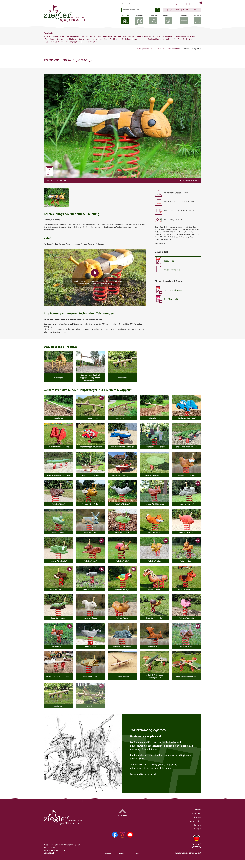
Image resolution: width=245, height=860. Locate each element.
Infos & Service (195, 821)
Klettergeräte (168, 36)
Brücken (97, 36)
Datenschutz (123, 853)
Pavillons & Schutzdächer (186, 36)
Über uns (197, 817)
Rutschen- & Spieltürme (54, 41)
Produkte (161, 48)
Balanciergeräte (73, 36)
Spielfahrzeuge (140, 39)
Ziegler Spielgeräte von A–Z (145, 48)
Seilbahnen (72, 39)
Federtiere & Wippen (112, 36)
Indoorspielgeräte (144, 36)
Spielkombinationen (156, 39)
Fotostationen (129, 36)
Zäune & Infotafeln (90, 41)
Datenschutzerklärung (104, 283)
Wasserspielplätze (73, 41)
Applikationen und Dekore (54, 36)
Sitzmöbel (104, 39)
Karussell (157, 36)
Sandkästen (50, 39)
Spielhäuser (127, 39)
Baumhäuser (87, 36)
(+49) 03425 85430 (174, 9)
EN (129, 3)
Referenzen (196, 813)
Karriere (197, 825)
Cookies (136, 853)
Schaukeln (61, 39)
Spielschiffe (171, 39)
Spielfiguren (115, 39)
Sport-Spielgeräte (185, 39)
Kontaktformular (163, 768)
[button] (56, 197)
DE (122, 3)
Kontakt (197, 829)
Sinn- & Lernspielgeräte (88, 39)
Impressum (109, 853)
